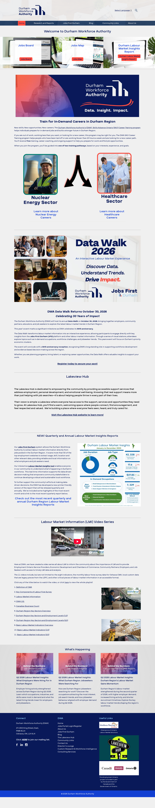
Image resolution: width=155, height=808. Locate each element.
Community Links (110, 23)
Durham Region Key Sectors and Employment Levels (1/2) (42, 615)
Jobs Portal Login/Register (70, 726)
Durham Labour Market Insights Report (129, 48)
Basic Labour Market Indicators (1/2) (33, 630)
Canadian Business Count (27, 606)
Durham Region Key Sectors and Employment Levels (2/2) (42, 620)
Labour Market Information (28, 596)
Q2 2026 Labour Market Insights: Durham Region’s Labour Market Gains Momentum (117, 680)
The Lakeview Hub (66, 737)
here (67, 582)
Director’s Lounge (66, 746)
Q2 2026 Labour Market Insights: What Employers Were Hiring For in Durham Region (34, 680)
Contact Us (63, 743)
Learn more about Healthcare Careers (112, 214)
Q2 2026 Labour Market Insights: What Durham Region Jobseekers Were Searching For (75, 680)
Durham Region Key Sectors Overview (33, 611)
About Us (132, 23)
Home (21, 23)
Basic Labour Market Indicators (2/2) (33, 634)
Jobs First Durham (71, 23)
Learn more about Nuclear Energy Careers (46, 214)
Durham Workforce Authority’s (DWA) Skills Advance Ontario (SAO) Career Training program (99, 127)
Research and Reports (44, 23)
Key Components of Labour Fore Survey (34, 592)
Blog (91, 23)
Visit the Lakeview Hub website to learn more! (77, 415)
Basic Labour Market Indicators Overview (34, 625)
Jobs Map (77, 45)
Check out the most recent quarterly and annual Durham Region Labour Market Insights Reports (43, 501)
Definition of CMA (24, 587)
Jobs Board (26, 45)
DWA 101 (20, 601)
